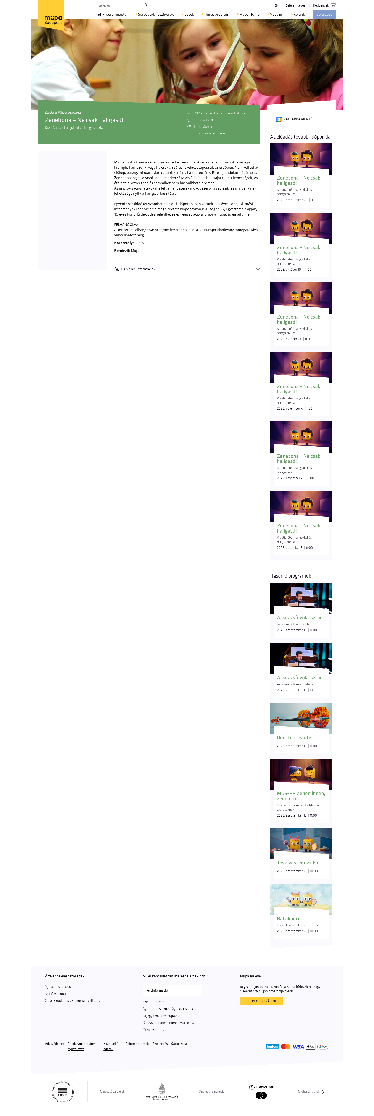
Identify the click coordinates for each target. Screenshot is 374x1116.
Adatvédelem (54, 1044)
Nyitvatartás (155, 1030)
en (276, 5)
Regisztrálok (264, 1001)
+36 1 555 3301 (187, 1009)
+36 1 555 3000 (60, 987)
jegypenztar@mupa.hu (163, 1016)
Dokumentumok (137, 1044)
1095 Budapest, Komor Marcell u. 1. (74, 1000)
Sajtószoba (179, 1044)
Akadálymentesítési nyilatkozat (82, 1046)
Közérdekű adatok (111, 1046)
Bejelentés (160, 1044)
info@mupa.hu (60, 994)
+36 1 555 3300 (158, 1009)
